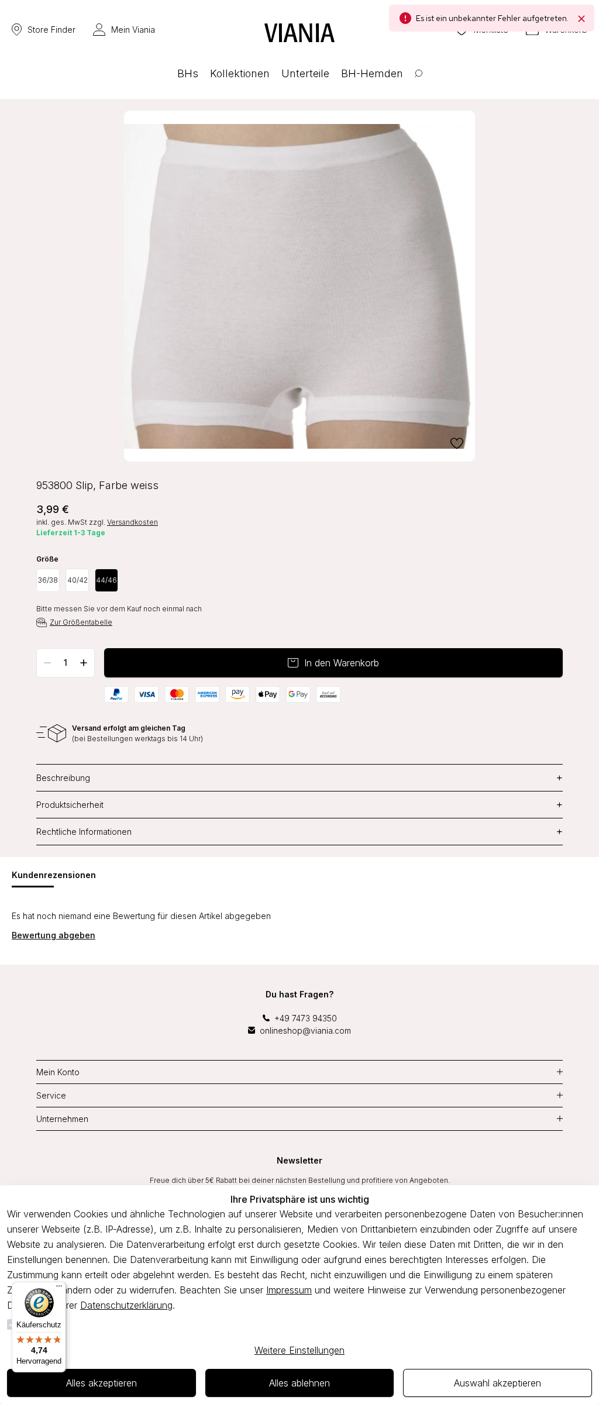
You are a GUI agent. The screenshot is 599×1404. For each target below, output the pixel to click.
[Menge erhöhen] (83, 663)
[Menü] (59, 1289)
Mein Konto (58, 1072)
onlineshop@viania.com (305, 1030)
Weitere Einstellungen (299, 1350)
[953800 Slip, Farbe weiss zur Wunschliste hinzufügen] (456, 443)
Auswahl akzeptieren (497, 1383)
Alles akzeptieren (101, 1383)
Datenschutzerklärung (126, 1305)
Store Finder (51, 30)
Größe (47, 559)
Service (51, 1095)
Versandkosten (132, 522)
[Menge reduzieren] (47, 663)
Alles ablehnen (299, 1383)
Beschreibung (299, 778)
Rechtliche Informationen (299, 831)
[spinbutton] (65, 663)
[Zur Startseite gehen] (299, 32)
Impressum (289, 1290)
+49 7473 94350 (305, 1018)
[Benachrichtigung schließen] (581, 18)
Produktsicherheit (299, 805)
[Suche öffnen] (418, 82)
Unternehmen (62, 1119)
